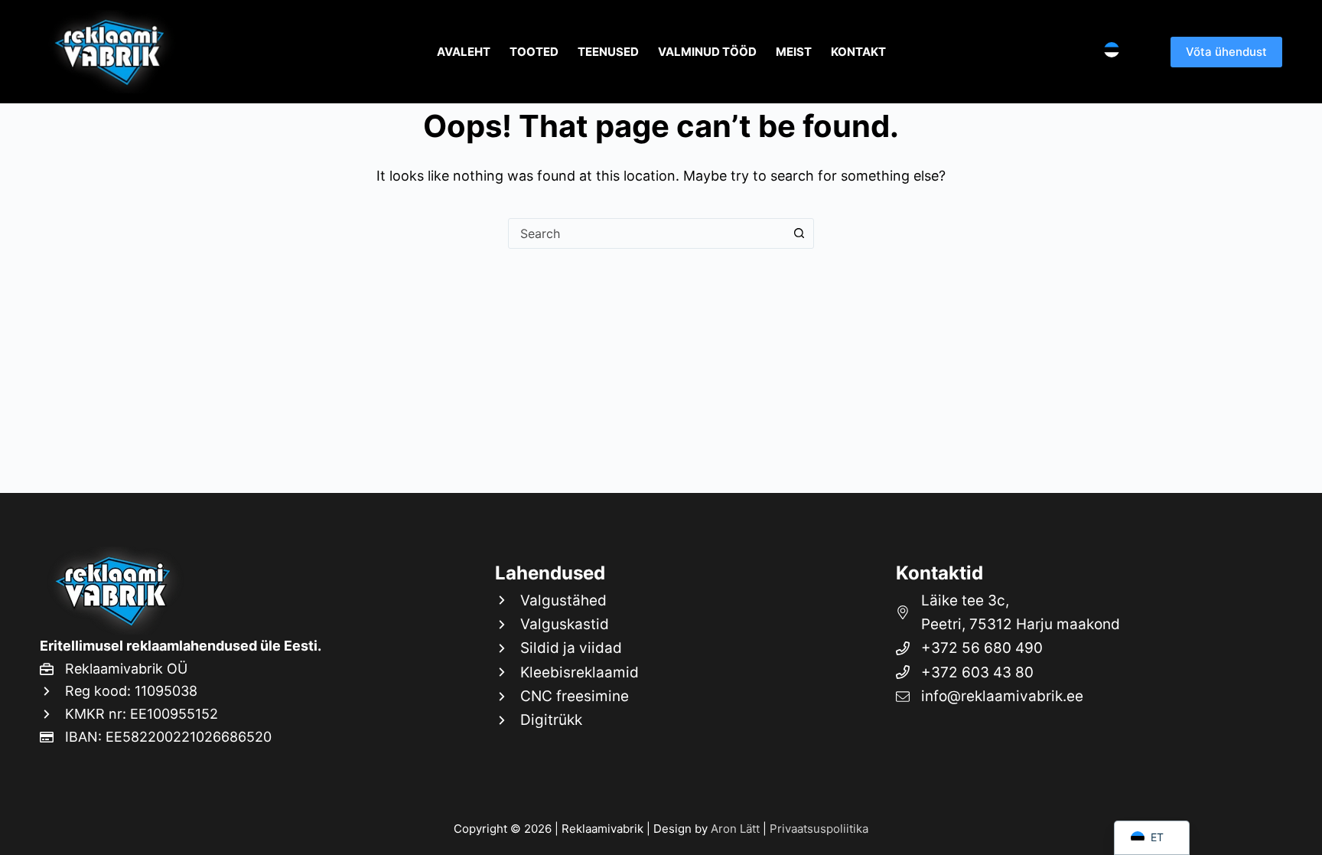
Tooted (534, 51)
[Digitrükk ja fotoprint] (567, 720)
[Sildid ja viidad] (567, 648)
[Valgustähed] (567, 600)
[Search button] (798, 233)
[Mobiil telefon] (1081, 648)
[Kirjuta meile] (1081, 696)
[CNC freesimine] (567, 696)
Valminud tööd (707, 51)
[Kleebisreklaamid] (567, 672)
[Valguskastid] (567, 624)
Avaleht (463, 51)
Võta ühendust (1226, 51)
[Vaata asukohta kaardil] (1081, 613)
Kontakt (858, 51)
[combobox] (646, 233)
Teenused (608, 51)
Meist (794, 51)
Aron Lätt (735, 828)
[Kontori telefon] (1081, 672)
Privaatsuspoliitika (819, 828)
